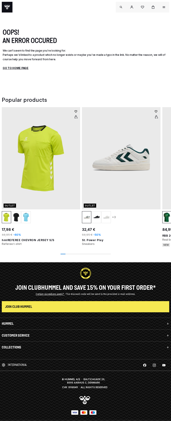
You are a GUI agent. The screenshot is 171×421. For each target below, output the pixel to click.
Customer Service (16, 335)
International (17, 365)
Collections (11, 347)
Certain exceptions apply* (50, 294)
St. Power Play (92, 240)
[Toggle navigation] (121, 7)
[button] (131, 7)
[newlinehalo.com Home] (7, 7)
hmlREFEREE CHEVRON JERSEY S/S (28, 240)
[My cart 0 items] (153, 7)
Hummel (8, 323)
